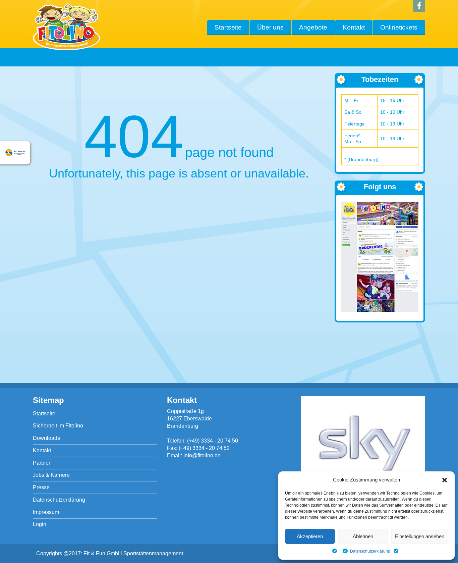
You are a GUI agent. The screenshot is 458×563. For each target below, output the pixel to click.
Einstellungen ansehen (419, 536)
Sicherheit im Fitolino (58, 425)
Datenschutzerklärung (370, 551)
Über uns (270, 27)
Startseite (228, 27)
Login (39, 524)
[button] (444, 480)
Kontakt (354, 27)
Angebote (313, 27)
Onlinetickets (398, 27)
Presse (41, 487)
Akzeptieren (310, 536)
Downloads (46, 438)
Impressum (46, 512)
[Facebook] (419, 6)
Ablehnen (363, 536)
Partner (41, 463)
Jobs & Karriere (51, 475)
